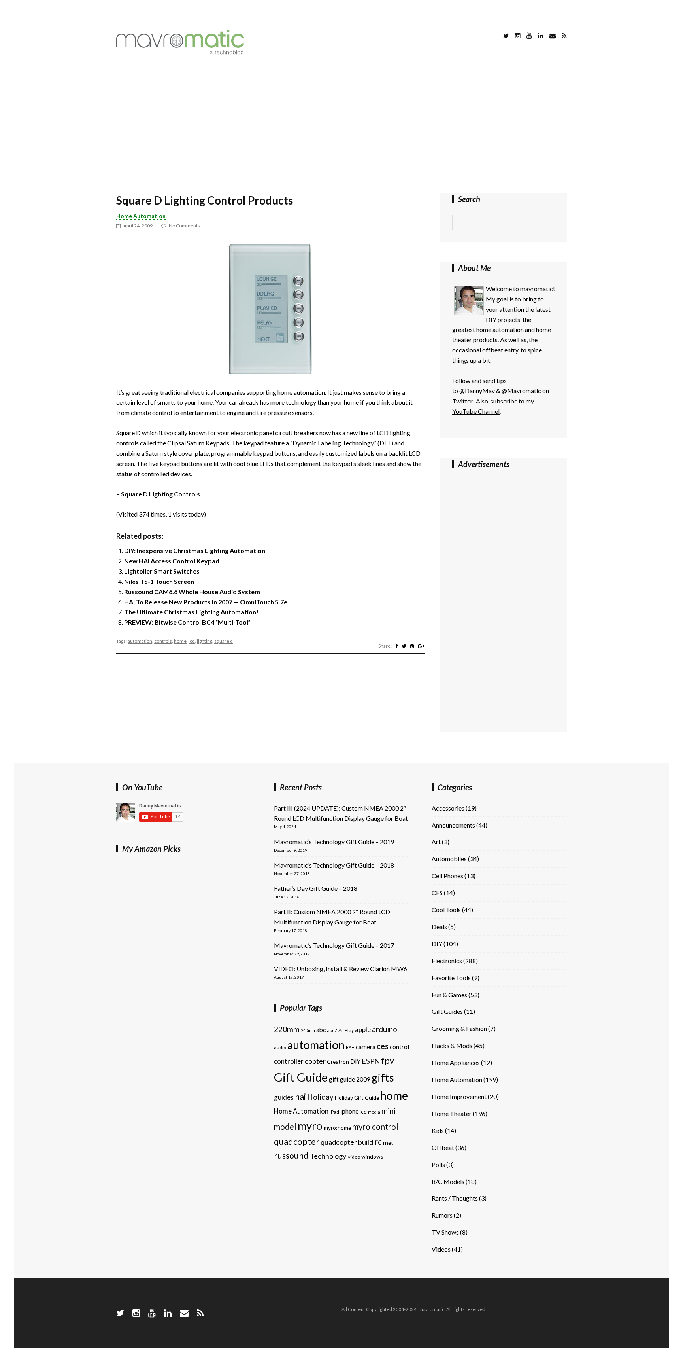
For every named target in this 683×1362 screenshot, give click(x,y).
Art (436, 841)
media (374, 1111)
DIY (355, 1061)
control (399, 1046)
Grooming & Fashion (459, 1028)
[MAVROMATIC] (180, 53)
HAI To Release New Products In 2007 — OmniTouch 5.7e (205, 602)
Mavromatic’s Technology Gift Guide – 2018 (334, 865)
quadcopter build (347, 1142)
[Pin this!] (412, 646)
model (285, 1126)
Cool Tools (446, 909)
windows (372, 1156)
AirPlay (346, 1030)
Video (353, 1157)
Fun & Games (449, 994)
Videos (441, 1249)
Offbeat (443, 1147)
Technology (328, 1156)
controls (163, 641)
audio (280, 1047)
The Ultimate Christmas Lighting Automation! (191, 612)
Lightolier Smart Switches (162, 571)
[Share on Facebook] (396, 646)
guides (284, 1097)
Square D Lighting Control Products (204, 200)
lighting (204, 641)
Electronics (447, 960)
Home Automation (141, 215)
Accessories (448, 808)
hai (300, 1096)
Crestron (338, 1061)
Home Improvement (459, 1096)
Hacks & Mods (452, 1045)
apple (363, 1029)
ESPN (371, 1061)
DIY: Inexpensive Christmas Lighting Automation (194, 550)
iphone (349, 1111)
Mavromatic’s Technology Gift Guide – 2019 (334, 841)
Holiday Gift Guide (357, 1097)
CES (437, 892)
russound (291, 1155)
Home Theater (452, 1113)
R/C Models (448, 1181)
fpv (387, 1060)
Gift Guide (301, 1077)
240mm (308, 1030)
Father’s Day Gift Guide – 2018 (315, 888)
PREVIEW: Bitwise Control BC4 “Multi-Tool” (187, 622)
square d (223, 641)
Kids (438, 1130)
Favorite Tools (451, 977)
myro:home (337, 1127)
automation (140, 641)
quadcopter (296, 1141)
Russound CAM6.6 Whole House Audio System (192, 591)
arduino (384, 1029)
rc (378, 1142)
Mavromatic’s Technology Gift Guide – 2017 (334, 945)
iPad (334, 1112)
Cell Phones (447, 875)
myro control (375, 1126)
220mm (287, 1029)
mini (388, 1110)
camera (365, 1046)
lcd (192, 641)
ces (383, 1046)
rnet (388, 1142)
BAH (350, 1047)
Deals (439, 926)
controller (289, 1061)
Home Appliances (456, 1062)
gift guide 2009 (349, 1079)
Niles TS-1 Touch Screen (159, 581)
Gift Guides (447, 1011)
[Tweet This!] (404, 646)
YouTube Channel (476, 411)
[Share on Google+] (421, 646)
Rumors (442, 1215)
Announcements (453, 825)
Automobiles (449, 858)
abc (321, 1029)
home (180, 641)
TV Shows (445, 1232)
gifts (383, 1077)
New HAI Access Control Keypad (171, 561)
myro (310, 1125)
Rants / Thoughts (455, 1198)
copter (315, 1061)
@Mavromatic (521, 390)
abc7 (332, 1030)
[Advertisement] (341, 125)
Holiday (320, 1096)
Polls (438, 1164)
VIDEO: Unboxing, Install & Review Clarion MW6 (340, 968)
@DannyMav (477, 390)
